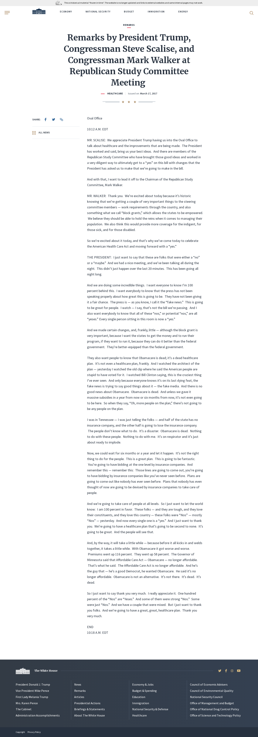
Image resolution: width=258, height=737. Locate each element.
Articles (79, 697)
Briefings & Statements (89, 709)
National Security (98, 11)
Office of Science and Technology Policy (215, 715)
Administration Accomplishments (38, 715)
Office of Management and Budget (212, 703)
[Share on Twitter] (53, 119)
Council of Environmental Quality (211, 691)
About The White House (89, 715)
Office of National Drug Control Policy (214, 709)
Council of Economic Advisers (209, 684)
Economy (66, 11)
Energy (183, 11)
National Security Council (206, 697)
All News (44, 132)
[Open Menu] (7, 12)
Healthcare (115, 93)
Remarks (80, 691)
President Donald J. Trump (33, 684)
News (77, 684)
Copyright (20, 732)
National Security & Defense (150, 709)
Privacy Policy (34, 732)
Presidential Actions (87, 703)
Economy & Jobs (143, 684)
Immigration (156, 11)
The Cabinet (24, 709)
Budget (129, 11)
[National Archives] (59, 2)
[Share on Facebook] (45, 119)
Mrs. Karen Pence (27, 703)
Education (138, 697)
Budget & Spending (144, 691)
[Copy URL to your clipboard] (61, 119)
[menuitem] (45, 119)
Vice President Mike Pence (32, 691)
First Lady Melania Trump (32, 697)
